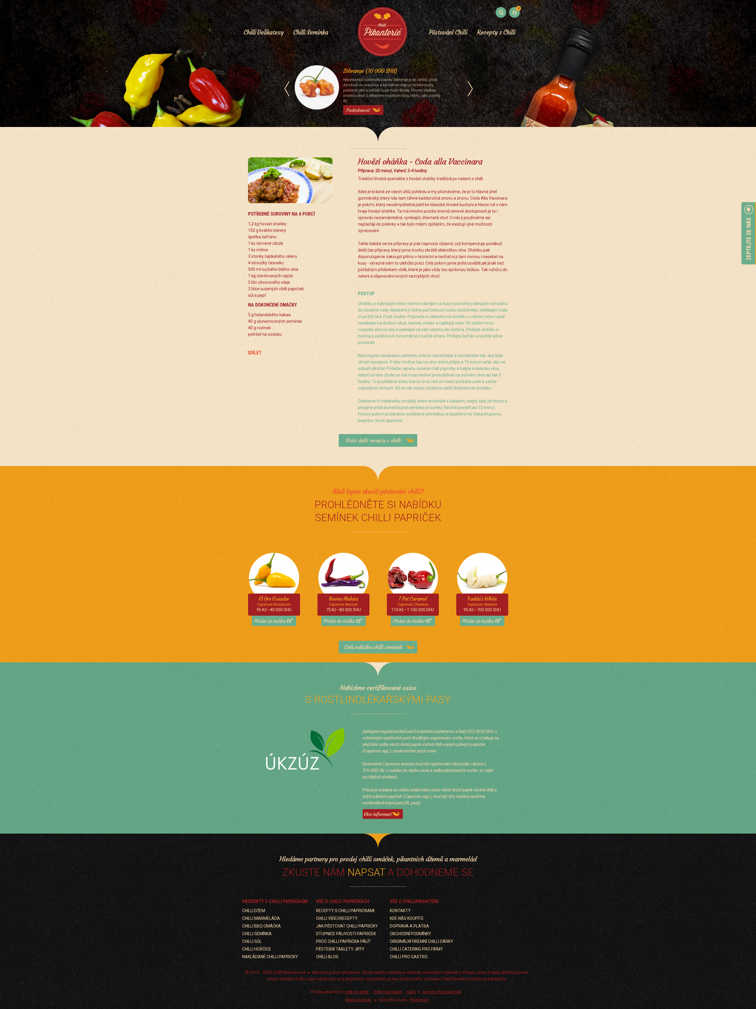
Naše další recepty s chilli (373, 440)
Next (470, 88)
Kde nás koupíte (407, 918)
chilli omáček (357, 992)
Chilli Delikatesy (264, 32)
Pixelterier (419, 999)
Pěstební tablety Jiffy (340, 949)
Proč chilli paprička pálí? (343, 941)
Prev (286, 88)
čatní (411, 992)
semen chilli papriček (442, 992)
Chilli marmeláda (261, 918)
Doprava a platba (409, 926)
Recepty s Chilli (496, 32)
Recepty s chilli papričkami (345, 910)
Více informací (377, 814)
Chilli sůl (252, 941)
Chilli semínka (257, 933)
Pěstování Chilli (448, 32)
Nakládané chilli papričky (270, 956)
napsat (366, 872)
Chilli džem (253, 910)
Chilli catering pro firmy (416, 949)
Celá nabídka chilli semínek (373, 647)
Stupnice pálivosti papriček (346, 933)
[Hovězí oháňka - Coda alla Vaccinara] (290, 182)
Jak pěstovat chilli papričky (347, 926)
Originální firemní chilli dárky (421, 941)
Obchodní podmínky (410, 933)
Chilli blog (327, 956)
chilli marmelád (387, 992)
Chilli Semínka (310, 32)
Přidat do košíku (269, 621)
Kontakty (400, 910)
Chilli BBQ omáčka (261, 926)
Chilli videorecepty (337, 918)
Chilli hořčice (256, 949)
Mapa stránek (358, 999)
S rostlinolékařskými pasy (378, 700)
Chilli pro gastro (409, 956)
